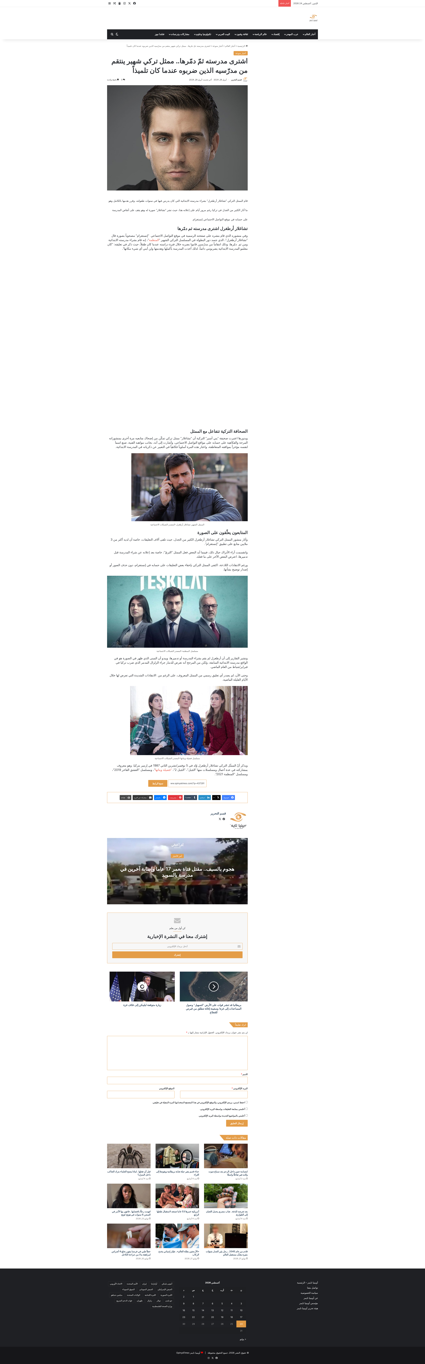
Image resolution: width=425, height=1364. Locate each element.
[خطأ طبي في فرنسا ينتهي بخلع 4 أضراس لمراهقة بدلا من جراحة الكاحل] (129, 1236)
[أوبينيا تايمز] (313, 18)
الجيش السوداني (146, 1289)
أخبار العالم (310, 34)
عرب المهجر (292, 34)
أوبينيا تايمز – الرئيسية (307, 1282)
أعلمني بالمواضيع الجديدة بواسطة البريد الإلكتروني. (221, 1115)
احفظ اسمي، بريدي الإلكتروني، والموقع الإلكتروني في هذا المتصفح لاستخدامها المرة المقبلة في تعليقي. (198, 1102)
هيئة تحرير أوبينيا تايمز (307, 1308)
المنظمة (154, 240)
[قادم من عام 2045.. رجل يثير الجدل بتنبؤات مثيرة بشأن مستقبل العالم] (226, 1236)
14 (203, 1310)
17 (241, 1317)
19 (222, 1317)
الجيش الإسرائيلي (165, 1289)
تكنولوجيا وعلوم (203, 34)
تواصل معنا (312, 1287)
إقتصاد (276, 34)
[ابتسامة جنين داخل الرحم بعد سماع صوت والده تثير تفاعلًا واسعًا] (226, 1156)
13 (212, 1310)
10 (241, 1310)
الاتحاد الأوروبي (116, 1283)
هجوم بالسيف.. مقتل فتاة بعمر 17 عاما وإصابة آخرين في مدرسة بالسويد (177, 872)
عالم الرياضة (261, 34)
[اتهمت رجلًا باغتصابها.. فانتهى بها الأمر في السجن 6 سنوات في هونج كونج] (129, 1196)
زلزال (149, 1300)
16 (184, 1310)
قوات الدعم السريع (124, 1300)
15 (193, 1310)
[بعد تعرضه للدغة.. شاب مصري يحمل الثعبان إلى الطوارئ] (226, 1196)
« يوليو (243, 1339)
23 (183, 1317)
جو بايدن (168, 1300)
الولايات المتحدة (133, 1295)
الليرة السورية (166, 1295)
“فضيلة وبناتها (163, 770)
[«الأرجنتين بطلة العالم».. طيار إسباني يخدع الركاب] (177, 1236)
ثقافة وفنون (242, 34)
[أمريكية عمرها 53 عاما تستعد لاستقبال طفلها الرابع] (177, 1196)
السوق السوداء (128, 1289)
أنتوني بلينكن (167, 1283)
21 (203, 1317)
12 (222, 1310)
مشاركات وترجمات (180, 34)
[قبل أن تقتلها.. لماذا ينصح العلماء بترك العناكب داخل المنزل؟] (129, 1156)
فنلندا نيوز (159, 34)
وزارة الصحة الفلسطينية (162, 1306)
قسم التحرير (236, 79)
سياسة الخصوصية (309, 1293)
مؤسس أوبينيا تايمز (308, 1303)
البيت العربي (224, 34)
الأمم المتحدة (132, 1283)
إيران (144, 1283)
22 (193, 1317)
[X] (220, 819)
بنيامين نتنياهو (116, 1295)
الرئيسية (241, 46)
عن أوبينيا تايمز (311, 1298)
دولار (159, 1300)
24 (241, 1324)
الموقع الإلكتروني (166, 1088)
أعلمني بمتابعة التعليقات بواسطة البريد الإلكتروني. (222, 1109)
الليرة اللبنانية (150, 1295)
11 (232, 1310)
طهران (140, 1300)
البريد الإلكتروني (240, 1088)
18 (231, 1317)
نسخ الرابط (157, 783)
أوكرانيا (154, 1283)
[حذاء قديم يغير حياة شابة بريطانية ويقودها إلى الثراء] (177, 1156)
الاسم (244, 1074)
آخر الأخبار (177, 856)
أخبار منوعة (217, 46)
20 (212, 1317)
